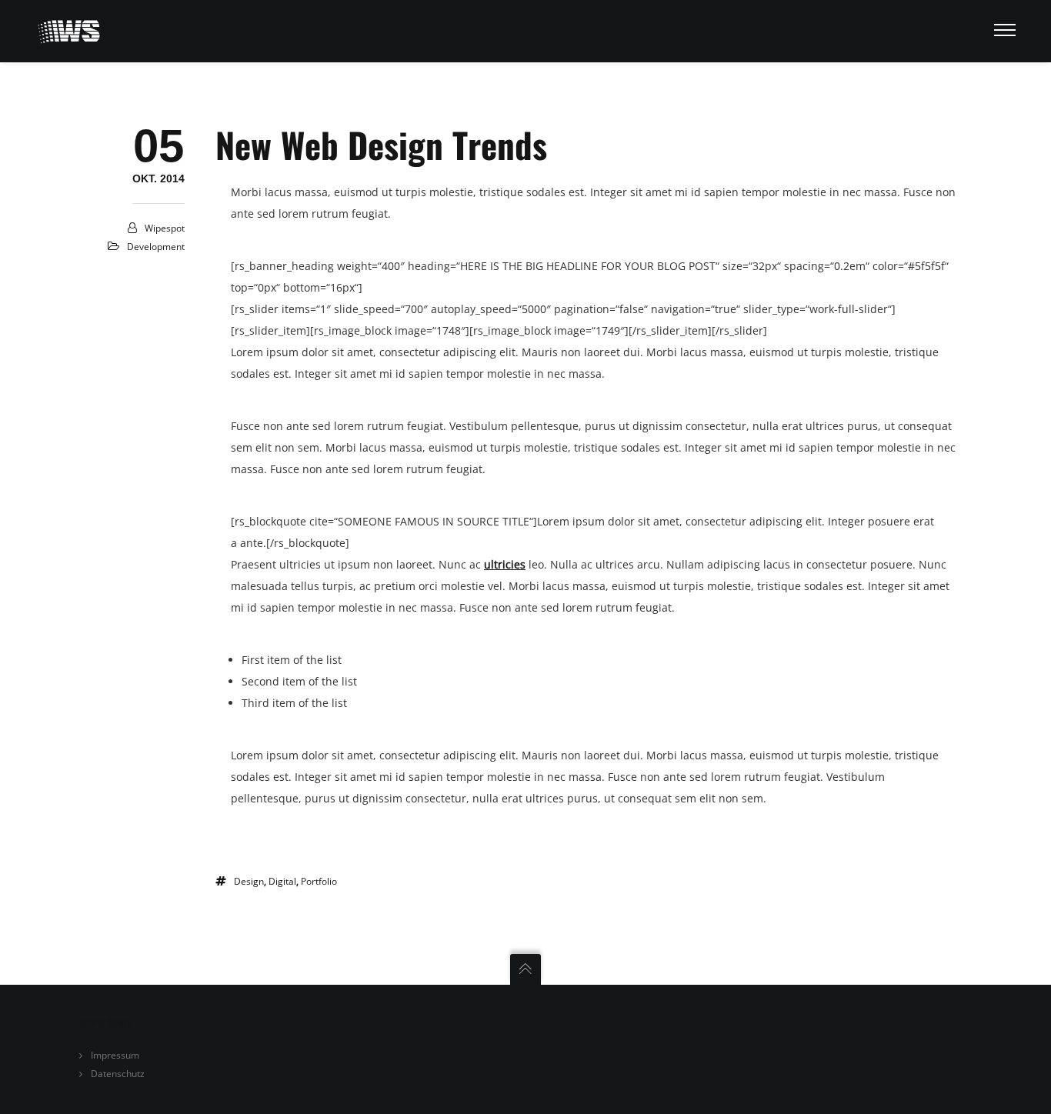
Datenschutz (118, 1073)
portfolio (319, 881)
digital (282, 881)
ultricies (505, 564)
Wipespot (165, 228)
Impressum (115, 1055)
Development (156, 246)
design (249, 881)
